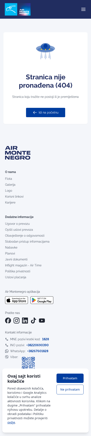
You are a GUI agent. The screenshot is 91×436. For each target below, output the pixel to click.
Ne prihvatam (70, 389)
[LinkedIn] (25, 320)
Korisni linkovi (14, 196)
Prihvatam (70, 378)
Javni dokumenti (16, 259)
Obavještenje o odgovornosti (24, 235)
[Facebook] (8, 320)
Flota (8, 178)
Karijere (10, 202)
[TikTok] (33, 320)
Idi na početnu (48, 112)
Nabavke (11, 247)
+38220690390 (37, 345)
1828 (45, 339)
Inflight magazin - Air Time (23, 265)
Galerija (10, 184)
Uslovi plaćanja (15, 277)
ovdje (11, 422)
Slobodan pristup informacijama (27, 241)
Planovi (10, 253)
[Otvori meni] (83, 9)
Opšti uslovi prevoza (19, 229)
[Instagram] (16, 320)
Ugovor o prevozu (17, 223)
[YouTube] (42, 320)
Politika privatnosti (17, 271)
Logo (8, 190)
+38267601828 (37, 351)
